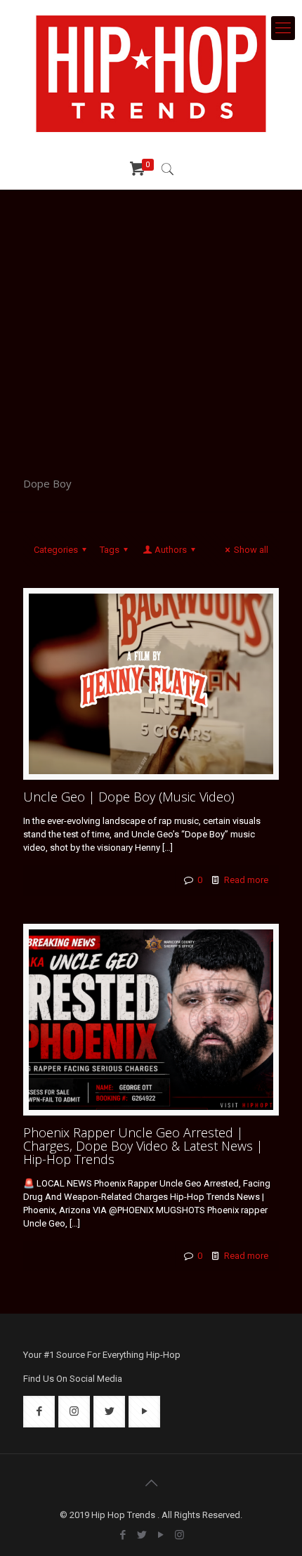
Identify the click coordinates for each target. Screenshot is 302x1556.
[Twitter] (141, 1535)
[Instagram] (179, 1535)
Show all (251, 549)
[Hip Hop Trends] (151, 73)
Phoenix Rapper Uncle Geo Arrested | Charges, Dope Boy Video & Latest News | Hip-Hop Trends (143, 1146)
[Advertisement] (151, 323)
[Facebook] (122, 1535)
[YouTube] (160, 1535)
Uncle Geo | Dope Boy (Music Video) (129, 796)
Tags (109, 549)
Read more (246, 880)
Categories (56, 549)
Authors (171, 549)
